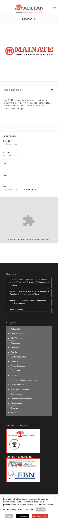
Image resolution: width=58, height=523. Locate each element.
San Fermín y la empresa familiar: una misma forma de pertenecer (27, 302)
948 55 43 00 (8, 155)
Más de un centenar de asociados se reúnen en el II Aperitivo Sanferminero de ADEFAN (28, 292)
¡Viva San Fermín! (15, 310)
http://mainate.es (10, 189)
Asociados (15, 348)
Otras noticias (16, 394)
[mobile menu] (54, 8)
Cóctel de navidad (18, 357)
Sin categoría (16, 403)
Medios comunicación (20, 389)
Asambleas (15, 343)
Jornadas (14, 375)
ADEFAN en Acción (19, 334)
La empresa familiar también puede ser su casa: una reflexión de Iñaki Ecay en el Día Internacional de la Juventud (29, 282)
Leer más (29, 509)
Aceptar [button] (9, 516)
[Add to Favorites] (52, 90)
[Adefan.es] (29, 8)
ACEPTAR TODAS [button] (40, 516)
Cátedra (14, 352)
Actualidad (15, 329)
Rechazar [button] (40, 509)
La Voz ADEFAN (17, 385)
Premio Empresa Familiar (21, 399)
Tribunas (14, 408)
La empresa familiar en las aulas (24, 380)
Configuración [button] (22, 516)
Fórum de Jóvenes (18, 366)
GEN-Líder (15, 371)
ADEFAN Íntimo (17, 338)
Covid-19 (14, 361)
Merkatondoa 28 (10, 144)
